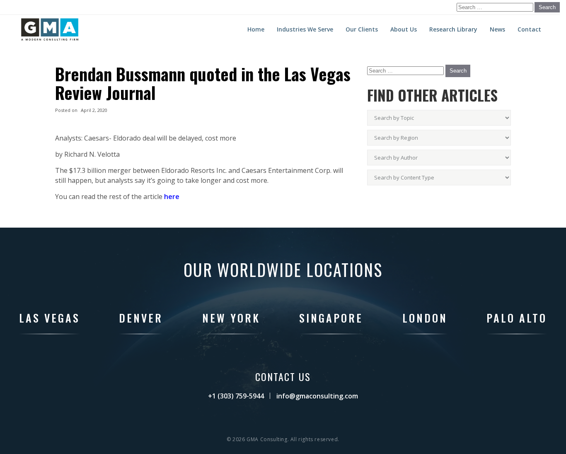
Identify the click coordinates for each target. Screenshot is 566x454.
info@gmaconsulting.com (317, 396)
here (171, 196)
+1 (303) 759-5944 (236, 396)
